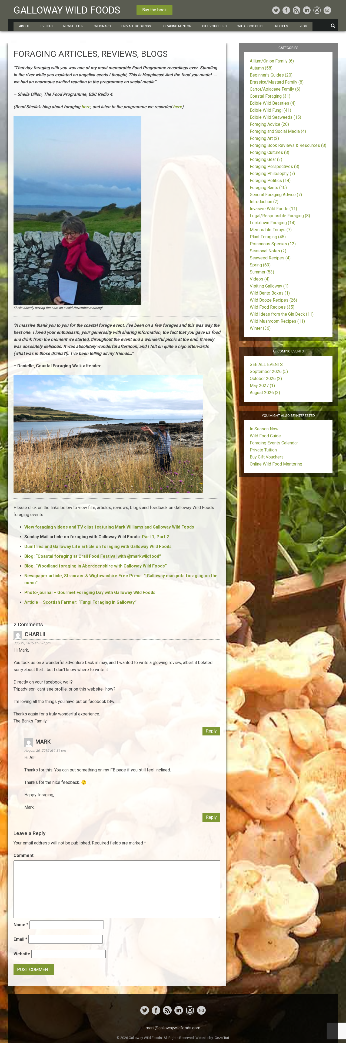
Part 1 (148, 536)
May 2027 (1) (262, 385)
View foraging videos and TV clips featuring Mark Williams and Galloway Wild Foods (109, 527)
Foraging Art (264, 138)
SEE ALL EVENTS (266, 364)
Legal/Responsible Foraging (280, 215)
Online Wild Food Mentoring (276, 464)
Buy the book (154, 9)
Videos (260, 279)
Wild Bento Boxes (270, 293)
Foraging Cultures (269, 152)
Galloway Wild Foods (67, 10)
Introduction (264, 201)
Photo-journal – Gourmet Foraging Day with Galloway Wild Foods (89, 592)
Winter (260, 328)
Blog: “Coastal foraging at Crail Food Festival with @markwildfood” (92, 556)
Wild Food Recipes (272, 307)
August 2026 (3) (265, 392)
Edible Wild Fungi (270, 110)
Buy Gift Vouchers (267, 457)
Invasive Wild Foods (273, 208)
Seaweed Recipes (270, 257)
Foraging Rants (268, 187)
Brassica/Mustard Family (277, 82)
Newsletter (73, 26)
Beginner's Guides (271, 75)
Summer (262, 272)
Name (21, 924)
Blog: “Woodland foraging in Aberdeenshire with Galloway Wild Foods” (95, 566)
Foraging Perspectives (274, 166)
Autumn (261, 68)
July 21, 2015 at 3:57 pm (32, 643)
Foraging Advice (269, 124)
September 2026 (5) (269, 371)
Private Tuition (263, 450)
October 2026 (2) (266, 378)
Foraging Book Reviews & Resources (288, 145)
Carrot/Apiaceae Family (275, 89)
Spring (260, 265)
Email (20, 939)
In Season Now (264, 428)
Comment (24, 855)
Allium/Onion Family (272, 61)
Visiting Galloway (269, 286)
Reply (211, 731)
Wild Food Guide (265, 435)
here (85, 106)
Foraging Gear (266, 159)
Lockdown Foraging (272, 222)
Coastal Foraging (270, 96)
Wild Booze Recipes (273, 300)
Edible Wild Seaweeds (275, 117)
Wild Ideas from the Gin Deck (282, 314)
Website (22, 953)
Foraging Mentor (176, 26)
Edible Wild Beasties (272, 103)
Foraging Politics (270, 180)
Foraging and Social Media (278, 131)
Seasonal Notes (268, 250)
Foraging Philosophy (272, 173)
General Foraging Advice (276, 194)
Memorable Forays (271, 229)
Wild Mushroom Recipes (277, 321)
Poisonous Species (273, 243)
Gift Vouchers (214, 26)
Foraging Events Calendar (274, 442)
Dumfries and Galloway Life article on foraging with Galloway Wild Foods (98, 546)
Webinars (102, 26)
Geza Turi (222, 1038)
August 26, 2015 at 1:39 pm (45, 750)
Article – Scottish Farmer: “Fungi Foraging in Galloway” (80, 602)
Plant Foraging (268, 236)
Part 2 (163, 536)
